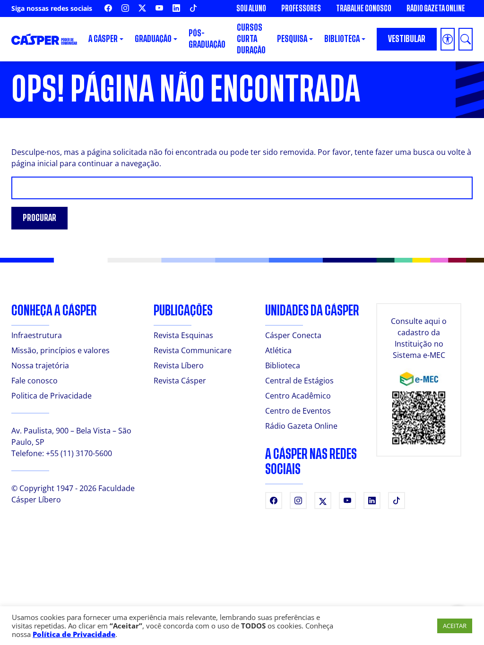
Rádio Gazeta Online (435, 8)
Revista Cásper (180, 380)
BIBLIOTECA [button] (342, 39)
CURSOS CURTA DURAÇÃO (251, 39)
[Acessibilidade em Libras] (448, 39)
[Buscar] (465, 39)
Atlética (278, 350)
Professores (301, 8)
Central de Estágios (299, 380)
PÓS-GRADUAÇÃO (207, 39)
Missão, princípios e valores (60, 350)
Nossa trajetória (40, 365)
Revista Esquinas (183, 335)
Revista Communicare (193, 350)
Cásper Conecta (293, 335)
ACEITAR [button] (455, 625)
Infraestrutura (36, 335)
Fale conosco (34, 380)
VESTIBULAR (406, 39)
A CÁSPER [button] (103, 39)
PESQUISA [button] (292, 39)
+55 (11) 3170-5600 (79, 453)
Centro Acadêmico (298, 395)
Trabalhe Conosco (363, 8)
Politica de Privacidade (51, 395)
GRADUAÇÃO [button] (153, 39)
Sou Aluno (251, 8)
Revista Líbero (179, 365)
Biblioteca (282, 365)
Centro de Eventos (298, 411)
